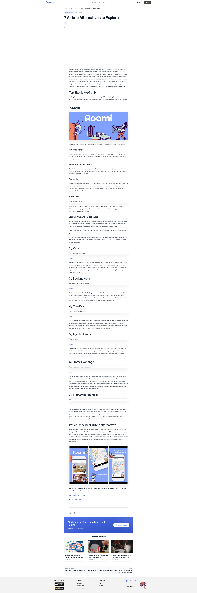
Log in (139, 2)
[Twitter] (131, 580)
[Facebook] (126, 580)
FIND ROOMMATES (75, 499)
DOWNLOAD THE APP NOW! (77, 495)
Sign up (148, 2)
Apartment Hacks (78, 8)
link (122, 239)
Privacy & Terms (80, 585)
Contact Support (80, 588)
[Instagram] (135, 580)
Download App (122, 525)
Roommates (101, 2)
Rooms (94, 2)
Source (71, 258)
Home (65, 8)
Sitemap (101, 585)
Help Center (79, 583)
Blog (70, 8)
